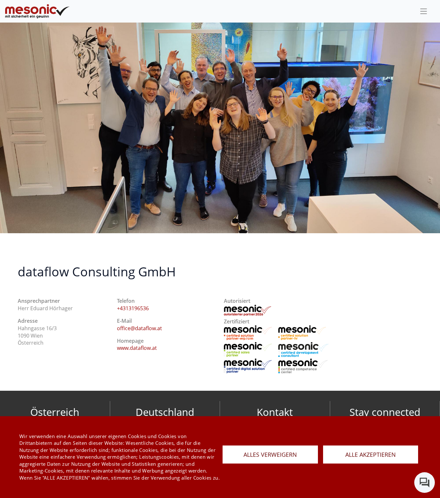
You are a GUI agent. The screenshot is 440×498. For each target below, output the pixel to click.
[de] (37, 11)
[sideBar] (423, 11)
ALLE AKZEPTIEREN (370, 454)
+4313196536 (133, 308)
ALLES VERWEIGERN (270, 454)
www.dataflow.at (137, 347)
